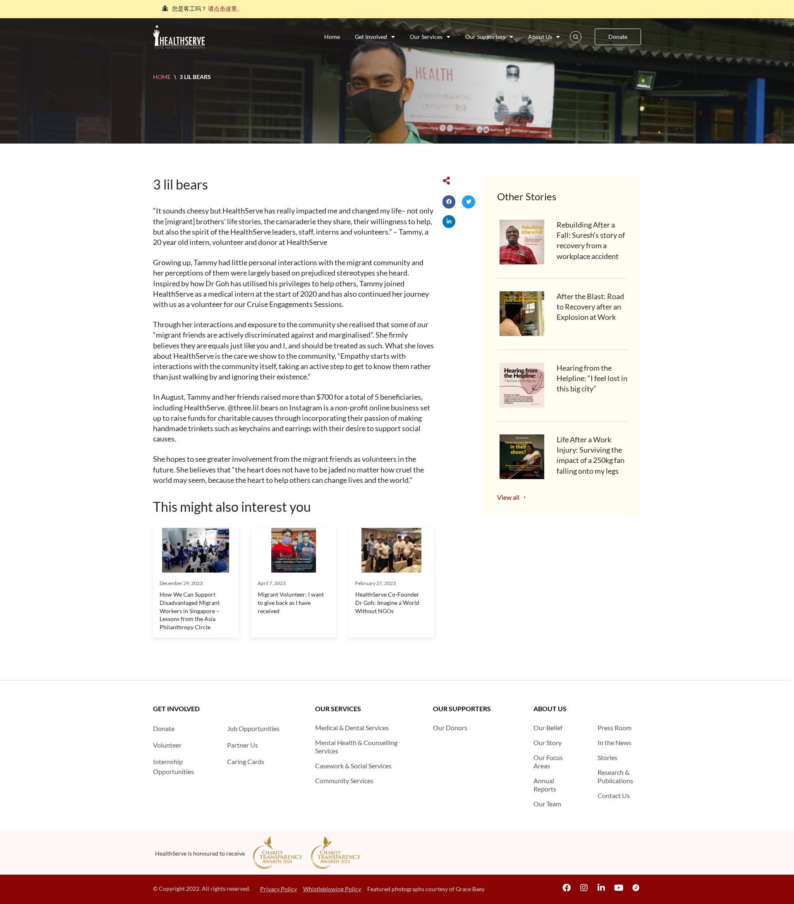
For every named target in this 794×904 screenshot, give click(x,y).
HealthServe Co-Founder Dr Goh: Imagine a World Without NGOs (387, 602)
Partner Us (242, 745)
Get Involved (371, 36)
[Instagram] (584, 888)
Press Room (614, 727)
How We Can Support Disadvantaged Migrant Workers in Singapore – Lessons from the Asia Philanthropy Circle (190, 610)
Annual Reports (544, 785)
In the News (614, 742)
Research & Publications (615, 776)
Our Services (426, 36)
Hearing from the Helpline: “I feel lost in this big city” (592, 378)
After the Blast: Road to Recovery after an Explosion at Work (590, 306)
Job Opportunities (253, 728)
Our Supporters (485, 36)
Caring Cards (245, 761)
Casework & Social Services (353, 766)
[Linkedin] (601, 888)
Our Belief (547, 727)
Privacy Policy (278, 888)
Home (332, 36)
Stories (607, 757)
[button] (449, 202)
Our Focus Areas (548, 761)
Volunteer (167, 745)
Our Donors (450, 727)
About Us (540, 36)
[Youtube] (619, 888)
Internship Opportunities (173, 766)
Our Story (547, 742)
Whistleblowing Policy (332, 888)
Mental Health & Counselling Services (356, 747)
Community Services (344, 780)
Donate (164, 728)
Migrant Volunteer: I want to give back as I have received (291, 602)
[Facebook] (566, 888)
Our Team (547, 804)
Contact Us (614, 795)
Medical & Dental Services (352, 727)
